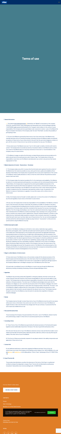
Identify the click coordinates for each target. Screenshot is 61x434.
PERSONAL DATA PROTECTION (10, 422)
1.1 (7, 123)
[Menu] (58, 2)
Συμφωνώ (51, 412)
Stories (5, 401)
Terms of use (6, 420)
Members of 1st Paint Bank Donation (12, 406)
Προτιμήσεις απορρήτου (40, 412)
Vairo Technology (7, 404)
